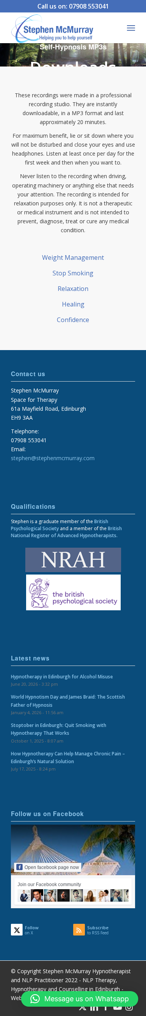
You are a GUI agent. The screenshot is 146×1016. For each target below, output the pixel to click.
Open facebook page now (52, 867)
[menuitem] (131, 27)
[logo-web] (60, 27)
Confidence (73, 319)
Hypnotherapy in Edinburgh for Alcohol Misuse (62, 676)
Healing (73, 304)
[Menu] (131, 27)
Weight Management (73, 257)
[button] (79, 999)
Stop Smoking (73, 273)
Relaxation (73, 288)
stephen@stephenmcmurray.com (53, 458)
